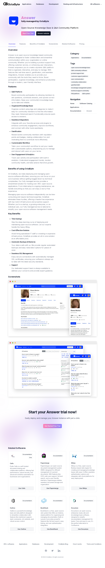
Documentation (86, 57)
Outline (12, 508)
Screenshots (53, 44)
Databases (40, 4)
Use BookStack (52, 529)
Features (22, 44)
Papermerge (45, 463)
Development (53, 4)
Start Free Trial (28, 33)
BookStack (44, 508)
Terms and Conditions (94, 544)
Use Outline (22, 529)
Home (72, 103)
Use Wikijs (83, 488)
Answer (89, 111)
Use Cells (21, 488)
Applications (26, 4)
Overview (12, 44)
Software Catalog (86, 103)
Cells (12, 463)
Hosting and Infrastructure (73, 4)
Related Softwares (68, 44)
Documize (74, 508)
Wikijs (73, 463)
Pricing (81, 44)
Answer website (43, 33)
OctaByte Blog (63, 544)
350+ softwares (9, 544)
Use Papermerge (52, 488)
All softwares (96, 4)
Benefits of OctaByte (37, 44)
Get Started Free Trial (52, 426)
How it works (77, 544)
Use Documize (83, 529)
